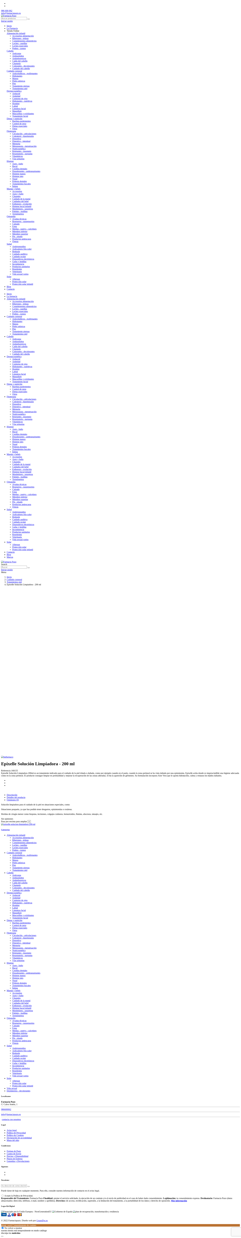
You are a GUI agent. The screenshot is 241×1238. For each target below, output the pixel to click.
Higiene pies (17, 176)
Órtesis (15, 241)
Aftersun (16, 279)
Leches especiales (20, 46)
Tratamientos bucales (21, 184)
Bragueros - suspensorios (23, 221)
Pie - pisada (17, 236)
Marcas (10, 557)
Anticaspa (16, 53)
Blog (9, 554)
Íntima (15, 186)
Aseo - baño (17, 164)
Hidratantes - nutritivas (22, 101)
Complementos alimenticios (24, 41)
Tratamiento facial (20, 116)
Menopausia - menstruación (24, 146)
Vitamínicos (17, 156)
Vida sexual (12, 1088)
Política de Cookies (15, 1135)
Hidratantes (17, 76)
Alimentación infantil (16, 33)
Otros (14, 128)
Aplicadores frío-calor (22, 249)
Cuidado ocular (19, 256)
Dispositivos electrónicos (23, 259)
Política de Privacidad (16, 1133)
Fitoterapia (11, 131)
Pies (14, 83)
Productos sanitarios (21, 266)
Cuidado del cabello (21, 68)
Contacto (11, 552)
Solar (9, 276)
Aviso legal (12, 1130)
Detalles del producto (16, 797)
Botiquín (16, 251)
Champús (16, 63)
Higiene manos (19, 174)
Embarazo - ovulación (22, 204)
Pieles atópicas (18, 81)
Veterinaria (17, 271)
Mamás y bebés (13, 189)
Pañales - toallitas (19, 211)
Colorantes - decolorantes (23, 66)
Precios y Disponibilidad (17, 1156)
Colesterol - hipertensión (23, 136)
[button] (13, 31)
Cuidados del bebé (20, 201)
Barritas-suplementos (21, 121)
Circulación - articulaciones (24, 133)
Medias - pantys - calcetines (24, 229)
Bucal (14, 166)
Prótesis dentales (19, 181)
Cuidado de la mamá (21, 199)
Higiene (10, 161)
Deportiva (16, 138)
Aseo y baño (17, 194)
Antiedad (16, 96)
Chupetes (16, 196)
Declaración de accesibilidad (19, 1138)
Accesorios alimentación (23, 36)
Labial (15, 106)
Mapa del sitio (13, 1140)
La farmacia (12, 296)
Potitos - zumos (19, 48)
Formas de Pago (14, 1151)
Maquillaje (17, 111)
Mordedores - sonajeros (22, 209)
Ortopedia (11, 216)
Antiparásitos (18, 56)
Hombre (16, 103)
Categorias (5, 830)
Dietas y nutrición (14, 118)
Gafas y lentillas (19, 261)
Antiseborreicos (19, 58)
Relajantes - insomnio (21, 151)
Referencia (6, 770)
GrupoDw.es (42, 1220)
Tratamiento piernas (21, 86)
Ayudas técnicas (19, 219)
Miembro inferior (19, 231)
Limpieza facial (19, 108)
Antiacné (16, 93)
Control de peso (19, 123)
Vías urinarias (18, 159)
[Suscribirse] (28, 1186)
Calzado (16, 224)
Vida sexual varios (20, 274)
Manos (15, 78)
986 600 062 (6, 10)
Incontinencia (18, 264)
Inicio (9, 294)
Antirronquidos (19, 246)
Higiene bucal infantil (21, 206)
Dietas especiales (19, 126)
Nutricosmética (19, 149)
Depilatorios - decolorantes (18, 1091)
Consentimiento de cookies (18, 1225)
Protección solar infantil (22, 284)
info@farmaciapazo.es (11, 13)
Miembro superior (20, 234)
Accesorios (17, 191)
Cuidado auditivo (19, 254)
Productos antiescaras (21, 239)
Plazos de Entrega (14, 1158)
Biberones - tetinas (20, 38)
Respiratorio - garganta (22, 154)
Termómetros (18, 214)
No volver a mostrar (13, 1228)
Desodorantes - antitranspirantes (26, 171)
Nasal (14, 179)
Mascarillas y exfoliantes (23, 113)
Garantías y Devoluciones (18, 1161)
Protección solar (19, 281)
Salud (9, 244)
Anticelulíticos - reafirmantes (25, 73)
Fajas (14, 226)
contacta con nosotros (11, 1119)
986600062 (6, 1109)
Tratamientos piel (19, 88)
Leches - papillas (19, 43)
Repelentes (17, 269)
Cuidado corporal (14, 71)
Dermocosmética (14, 91)
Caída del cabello (19, 61)
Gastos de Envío (14, 1153)
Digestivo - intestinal (21, 141)
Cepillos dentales (19, 169)
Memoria (16, 143)
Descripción (12, 795)
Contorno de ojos (19, 98)
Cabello (10, 51)
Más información (179, 1201)
